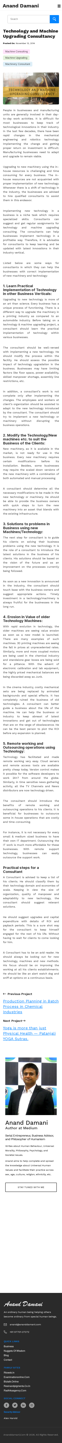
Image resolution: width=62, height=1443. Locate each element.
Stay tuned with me (31, 1187)
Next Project (29, 1030)
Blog (6, 1355)
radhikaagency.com (15, 1390)
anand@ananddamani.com (25, 1324)
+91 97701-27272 (19, 1332)
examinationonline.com (16, 1377)
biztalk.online (11, 1381)
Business (9, 1346)
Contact (8, 1359)
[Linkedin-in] (23, 1405)
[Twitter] (15, 1405)
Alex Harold (10, 1418)
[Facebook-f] (6, 1405)
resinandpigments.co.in (17, 1386)
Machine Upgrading (16, 57)
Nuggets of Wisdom (14, 1350)
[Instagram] (31, 1405)
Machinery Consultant (17, 64)
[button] (58, 6)
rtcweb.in (9, 1372)
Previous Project (31, 1003)
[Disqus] (31, 1244)
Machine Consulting (16, 51)
